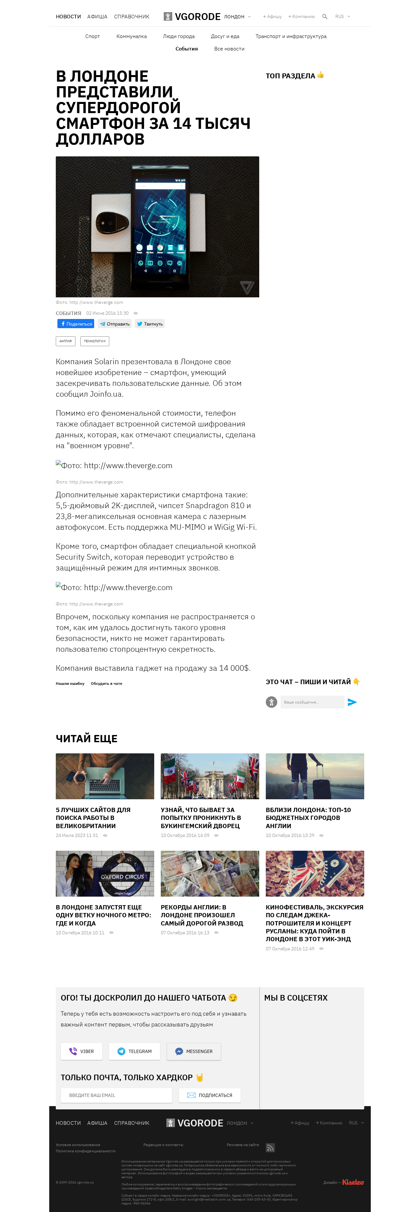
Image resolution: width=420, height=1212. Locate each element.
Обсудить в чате (106, 683)
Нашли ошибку (70, 683)
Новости (68, 16)
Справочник (132, 16)
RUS (339, 16)
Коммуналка (131, 36)
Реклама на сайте (243, 1145)
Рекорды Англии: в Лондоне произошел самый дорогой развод (202, 915)
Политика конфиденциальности (86, 1151)
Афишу (274, 16)
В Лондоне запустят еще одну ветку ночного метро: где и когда (103, 915)
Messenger (199, 1051)
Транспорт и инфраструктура (291, 36)
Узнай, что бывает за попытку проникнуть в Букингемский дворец (201, 818)
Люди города (179, 36)
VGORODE (200, 1122)
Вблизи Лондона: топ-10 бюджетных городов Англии (308, 818)
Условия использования (78, 1145)
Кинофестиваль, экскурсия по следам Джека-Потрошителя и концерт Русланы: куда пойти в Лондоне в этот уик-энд (315, 923)
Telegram (140, 1051)
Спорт (92, 36)
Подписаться (215, 1095)
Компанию (303, 16)
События (187, 48)
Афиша (97, 16)
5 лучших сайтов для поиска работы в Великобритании (93, 818)
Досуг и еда (225, 36)
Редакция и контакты (163, 1145)
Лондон (237, 1123)
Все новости (229, 48)
